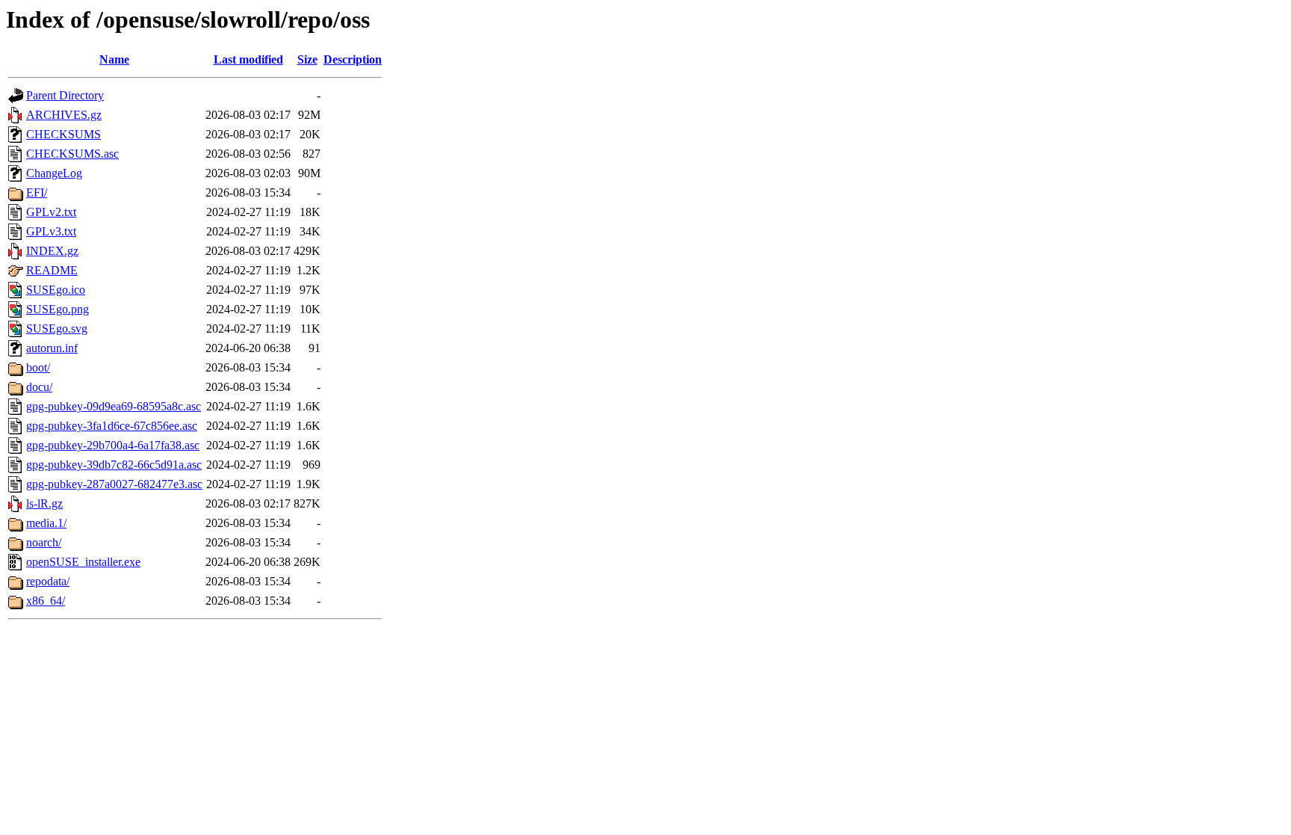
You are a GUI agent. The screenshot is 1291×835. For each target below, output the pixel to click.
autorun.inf (52, 348)
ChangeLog (54, 173)
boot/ (38, 367)
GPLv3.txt (51, 231)
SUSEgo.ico (55, 289)
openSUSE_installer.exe (83, 561)
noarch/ (43, 542)
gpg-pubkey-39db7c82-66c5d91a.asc (114, 464)
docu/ (39, 386)
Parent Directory (65, 95)
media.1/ (46, 523)
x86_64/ (45, 600)
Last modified (248, 59)
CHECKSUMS (63, 134)
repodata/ (47, 581)
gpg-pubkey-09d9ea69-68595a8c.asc (113, 406)
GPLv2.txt (51, 212)
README (52, 270)
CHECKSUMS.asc (72, 153)
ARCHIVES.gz (64, 114)
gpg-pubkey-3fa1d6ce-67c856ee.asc (111, 425)
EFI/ (36, 192)
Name (114, 59)
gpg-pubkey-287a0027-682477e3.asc (114, 484)
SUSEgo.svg (56, 328)
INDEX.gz (52, 250)
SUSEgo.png (57, 309)
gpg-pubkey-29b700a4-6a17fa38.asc (112, 445)
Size (307, 59)
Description (352, 59)
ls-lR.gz (44, 503)
